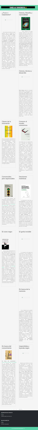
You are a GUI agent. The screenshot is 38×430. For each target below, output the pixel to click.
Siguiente (20, 409)
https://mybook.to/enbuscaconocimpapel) (9, 362)
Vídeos (2, 422)
